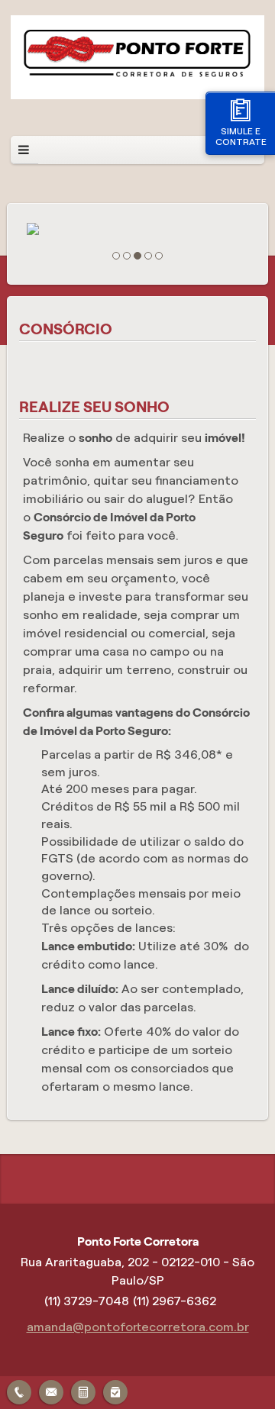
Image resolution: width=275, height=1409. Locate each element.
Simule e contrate (241, 136)
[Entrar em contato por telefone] (19, 1392)
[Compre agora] (115, 1390)
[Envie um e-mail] (51, 1390)
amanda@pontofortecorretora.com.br (138, 1326)
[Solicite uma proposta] (83, 1390)
